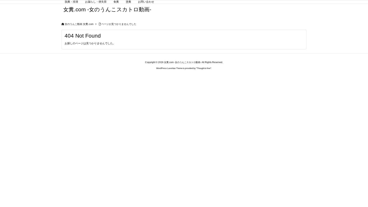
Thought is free (203, 68)
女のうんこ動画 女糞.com (79, 24)
